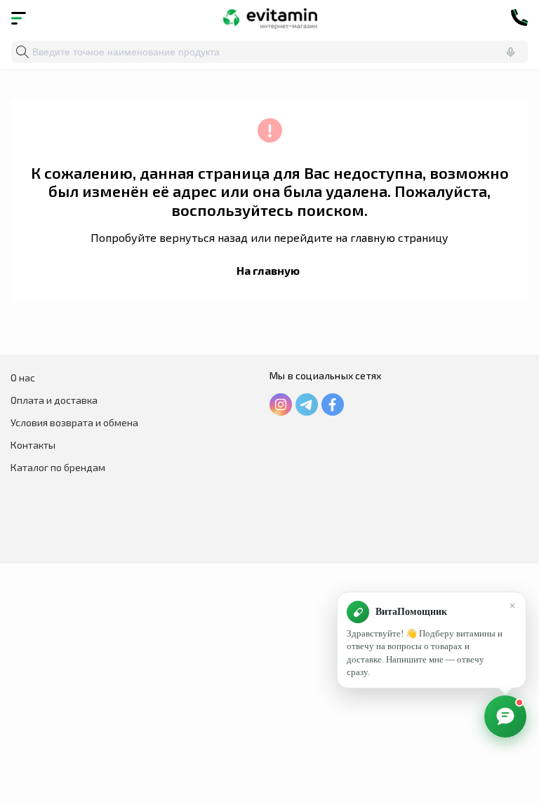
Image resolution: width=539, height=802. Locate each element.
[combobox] (269, 52)
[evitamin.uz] (269, 17)
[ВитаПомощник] (505, 716)
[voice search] (510, 51)
